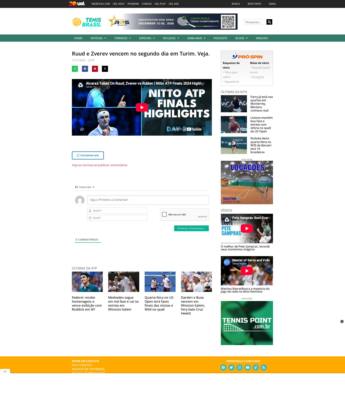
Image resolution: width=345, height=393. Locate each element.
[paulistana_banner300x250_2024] (247, 203)
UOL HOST (119, 4)
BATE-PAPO (254, 4)
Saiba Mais (194, 38)
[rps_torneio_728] (172, 28)
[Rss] (264, 367)
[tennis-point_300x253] (247, 344)
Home (78, 38)
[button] (75, 69)
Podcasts (220, 38)
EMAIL (272, 4)
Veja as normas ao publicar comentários (99, 165)
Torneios (120, 38)
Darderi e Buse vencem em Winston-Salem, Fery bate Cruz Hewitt (193, 305)
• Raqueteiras (231, 81)
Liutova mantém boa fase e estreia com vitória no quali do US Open (261, 124)
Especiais (145, 38)
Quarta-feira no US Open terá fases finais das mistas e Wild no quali (159, 303)
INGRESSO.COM (100, 4)
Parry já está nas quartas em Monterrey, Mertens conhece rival (261, 104)
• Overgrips (257, 77)
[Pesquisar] (269, 22)
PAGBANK (133, 4)
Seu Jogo (169, 38)
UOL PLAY (160, 4)
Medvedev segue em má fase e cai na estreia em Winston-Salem (123, 303)
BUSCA (236, 4)
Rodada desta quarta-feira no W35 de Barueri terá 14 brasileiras (260, 145)
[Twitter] (231, 367)
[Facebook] (223, 367)
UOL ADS (174, 4)
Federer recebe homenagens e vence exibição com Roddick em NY (87, 303)
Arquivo (262, 38)
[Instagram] (239, 367)
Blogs (239, 38)
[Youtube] (248, 367)
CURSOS (147, 4)
